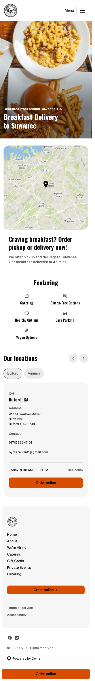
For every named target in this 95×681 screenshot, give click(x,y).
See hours (75, 470)
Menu (69, 10)
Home (12, 534)
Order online (46, 482)
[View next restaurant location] (83, 358)
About (12, 541)
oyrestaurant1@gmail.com (28, 453)
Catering (14, 554)
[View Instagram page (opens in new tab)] (16, 637)
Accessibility (17, 615)
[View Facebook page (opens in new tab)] (9, 637)
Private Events (19, 567)
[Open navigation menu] (82, 10)
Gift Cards (15, 561)
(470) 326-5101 (20, 443)
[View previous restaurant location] (73, 358)
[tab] (13, 373)
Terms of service (20, 608)
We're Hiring (17, 547)
